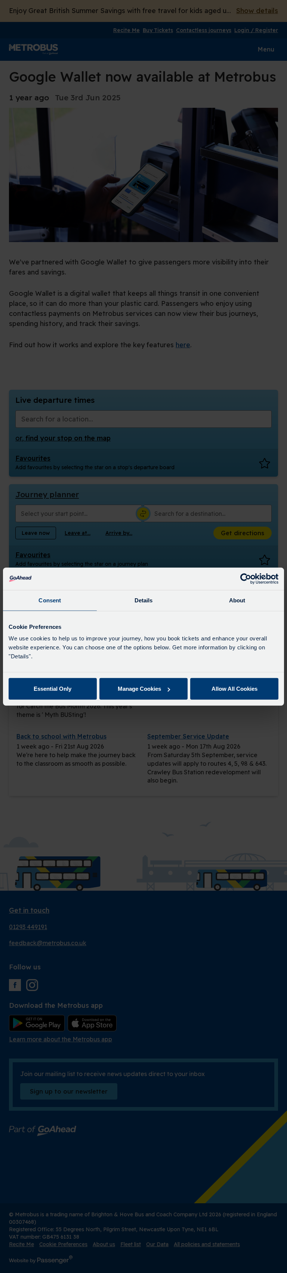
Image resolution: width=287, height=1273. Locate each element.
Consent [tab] (49, 600)
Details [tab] (144, 600)
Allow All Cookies (234, 689)
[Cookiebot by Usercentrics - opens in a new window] (245, 578)
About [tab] (237, 600)
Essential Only (52, 689)
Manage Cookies (139, 689)
